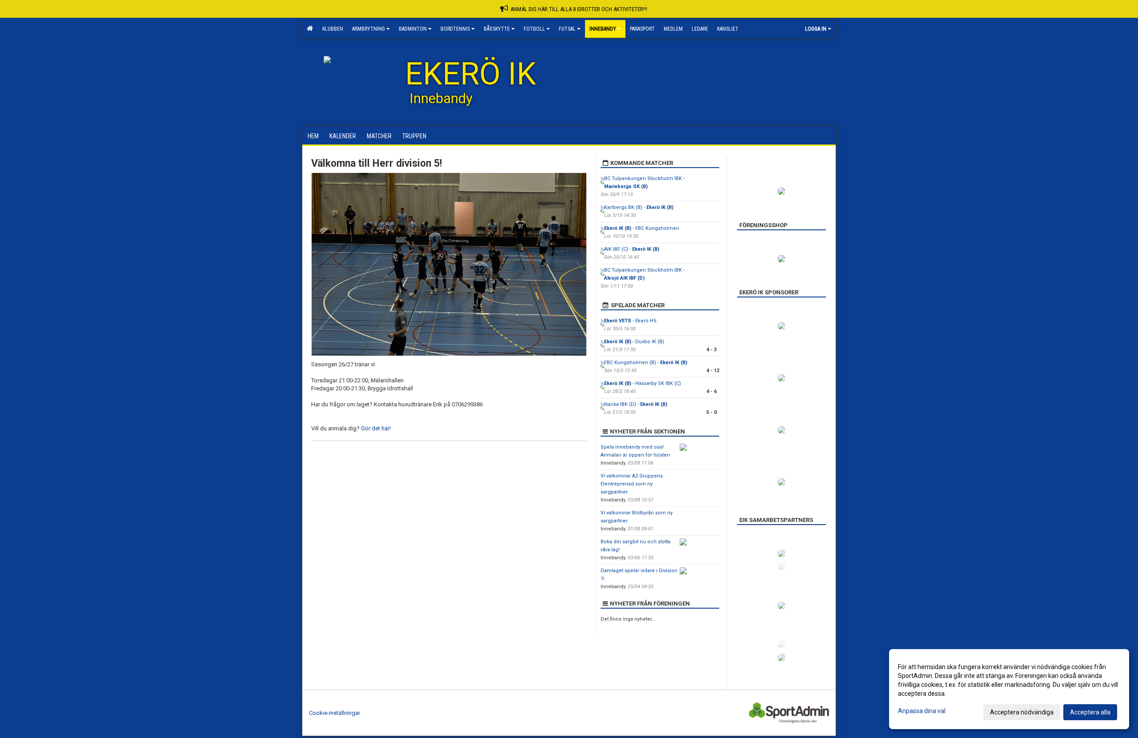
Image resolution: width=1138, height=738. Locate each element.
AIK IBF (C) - (631, 249)
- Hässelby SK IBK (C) (642, 383)
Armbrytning (368, 29)
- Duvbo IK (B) (634, 342)
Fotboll (534, 29)
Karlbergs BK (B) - (638, 207)
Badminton (413, 29)
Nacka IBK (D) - (635, 404)
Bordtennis (455, 29)
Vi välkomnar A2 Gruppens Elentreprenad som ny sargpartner (632, 484)
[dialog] (1009, 689)
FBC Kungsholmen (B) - (645, 362)
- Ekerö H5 (630, 321)
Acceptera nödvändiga (1022, 712)
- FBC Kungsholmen (642, 228)
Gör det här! (376, 428)
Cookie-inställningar (334, 713)
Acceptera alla (1090, 712)
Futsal (567, 29)
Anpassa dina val (922, 710)
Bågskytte (497, 29)
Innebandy (602, 29)
